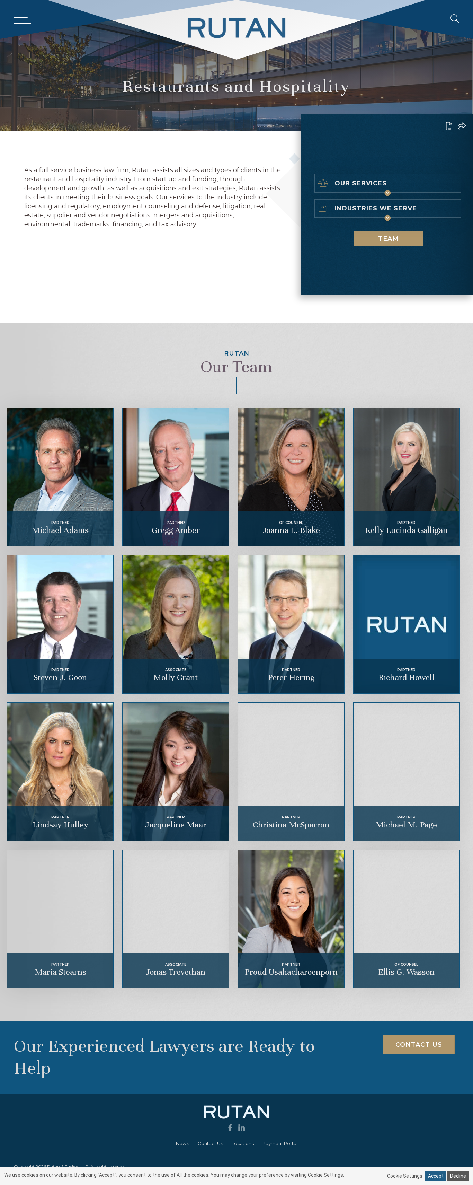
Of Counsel (291, 522)
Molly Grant (175, 677)
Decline (458, 1176)
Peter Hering (291, 677)
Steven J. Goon (60, 677)
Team (248, 147)
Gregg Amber (176, 530)
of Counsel (406, 964)
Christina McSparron (291, 824)
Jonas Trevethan (175, 972)
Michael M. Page (406, 824)
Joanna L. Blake (291, 530)
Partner (60, 522)
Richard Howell (406, 677)
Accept (436, 1176)
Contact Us (210, 1143)
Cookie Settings (404, 1176)
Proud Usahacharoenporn (291, 972)
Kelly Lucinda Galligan (406, 530)
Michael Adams (60, 530)
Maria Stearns (60, 972)
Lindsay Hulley (60, 824)
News (182, 1143)
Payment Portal (279, 1143)
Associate (175, 670)
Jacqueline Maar (175, 824)
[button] (21, 18)
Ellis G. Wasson (406, 972)
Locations (243, 1143)
